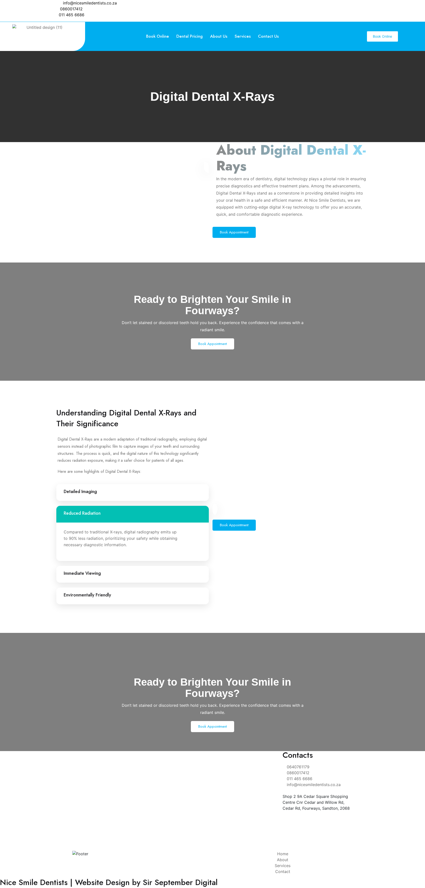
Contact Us (268, 36)
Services (243, 36)
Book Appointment (234, 232)
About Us (218, 36)
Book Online (157, 36)
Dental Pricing (189, 36)
